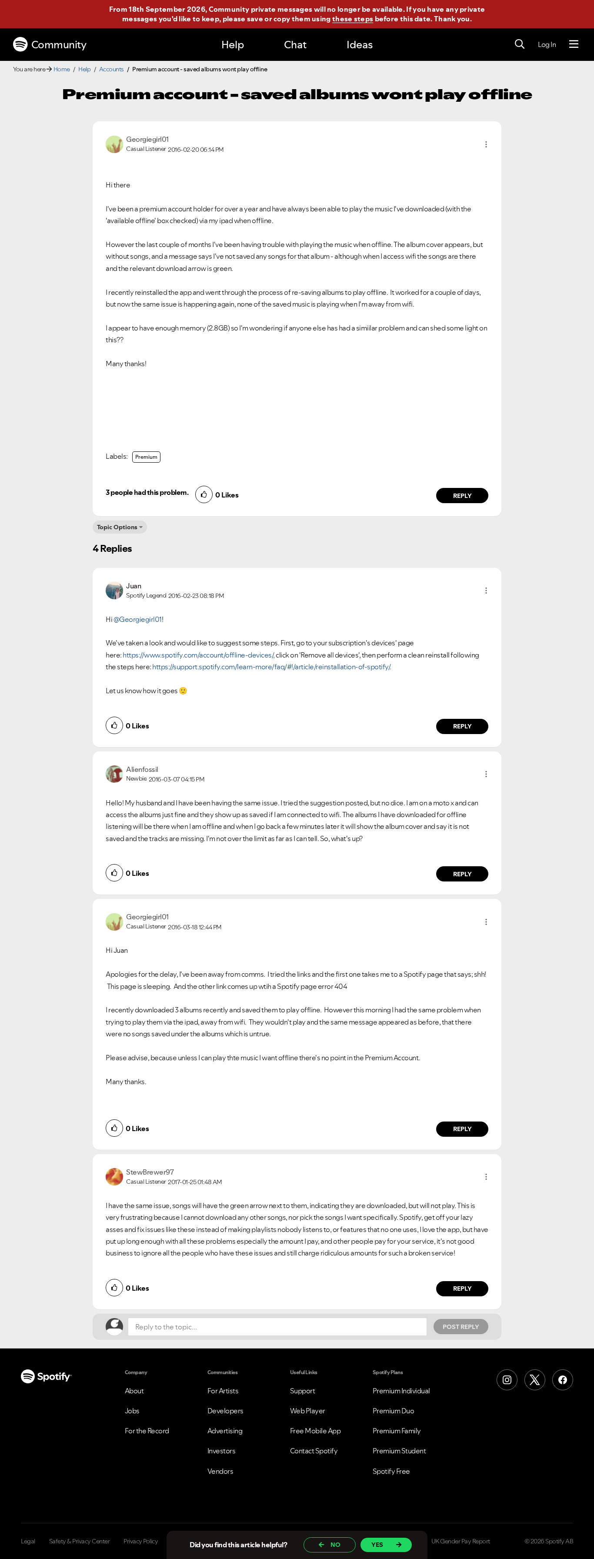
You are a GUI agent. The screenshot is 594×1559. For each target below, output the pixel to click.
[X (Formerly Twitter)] (534, 1379)
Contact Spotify (314, 1451)
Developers (225, 1410)
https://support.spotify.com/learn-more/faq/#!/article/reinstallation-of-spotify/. (271, 666)
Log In (547, 44)
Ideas (360, 44)
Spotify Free (391, 1471)
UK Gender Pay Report (460, 1541)
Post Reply (461, 1326)
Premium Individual (401, 1390)
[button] (486, 144)
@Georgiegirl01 (137, 619)
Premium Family (397, 1430)
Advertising (225, 1430)
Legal (28, 1541)
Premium (146, 457)
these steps (352, 18)
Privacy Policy (140, 1541)
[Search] (519, 44)
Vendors (220, 1471)
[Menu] (574, 44)
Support (302, 1390)
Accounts (111, 69)
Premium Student (399, 1451)
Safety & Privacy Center (79, 1541)
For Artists (223, 1390)
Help (232, 44)
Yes (377, 1544)
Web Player (307, 1410)
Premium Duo (393, 1410)
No (335, 1544)
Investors (221, 1451)
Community (59, 44)
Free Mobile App (315, 1430)
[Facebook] (562, 1379)
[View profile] (114, 143)
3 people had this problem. (147, 492)
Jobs (132, 1410)
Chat (295, 44)
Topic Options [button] (117, 527)
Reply (462, 495)
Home (61, 69)
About (134, 1390)
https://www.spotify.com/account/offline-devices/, (199, 655)
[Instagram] (507, 1379)
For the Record (147, 1430)
